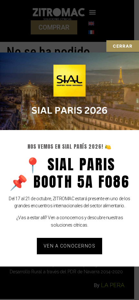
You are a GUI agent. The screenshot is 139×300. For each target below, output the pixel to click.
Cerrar (123, 46)
